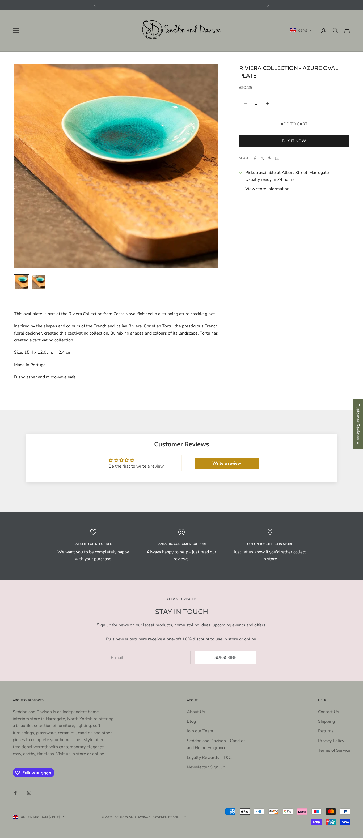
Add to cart (294, 124)
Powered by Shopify (168, 817)
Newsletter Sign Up (206, 767)
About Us (196, 712)
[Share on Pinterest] (270, 158)
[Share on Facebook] (255, 158)
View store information (267, 189)
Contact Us (328, 712)
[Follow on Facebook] (15, 793)
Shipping (326, 721)
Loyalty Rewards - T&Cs (210, 757)
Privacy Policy (331, 741)
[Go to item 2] (38, 281)
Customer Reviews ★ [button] (358, 424)
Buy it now (294, 141)
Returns (326, 731)
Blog (191, 721)
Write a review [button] (226, 463)
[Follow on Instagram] (29, 793)
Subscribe (225, 657)
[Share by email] (277, 158)
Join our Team (200, 731)
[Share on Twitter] (262, 158)
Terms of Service (334, 750)
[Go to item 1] (21, 281)
